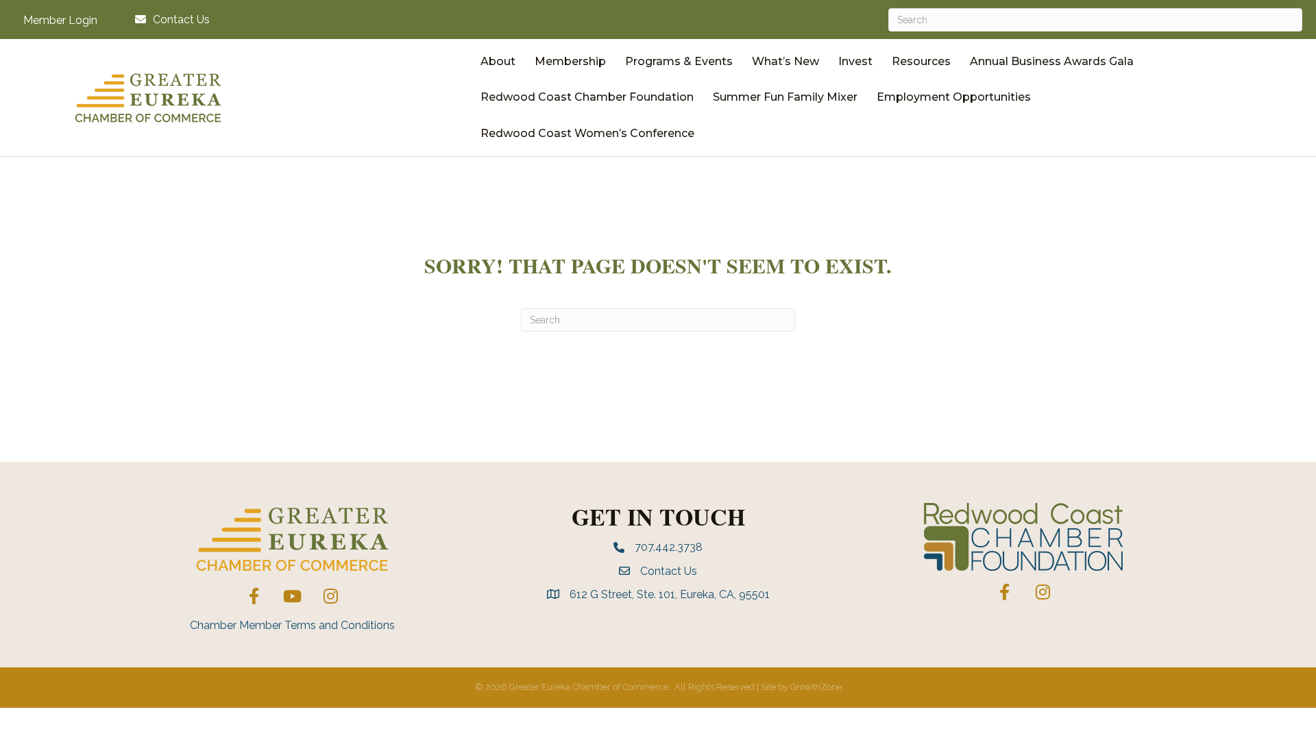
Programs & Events (679, 61)
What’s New (785, 61)
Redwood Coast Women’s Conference (587, 133)
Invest (855, 61)
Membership (570, 61)
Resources (921, 61)
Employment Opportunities (954, 96)
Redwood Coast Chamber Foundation (587, 96)
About (497, 61)
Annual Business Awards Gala (1052, 61)
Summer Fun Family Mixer (785, 96)
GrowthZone (816, 687)
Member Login (60, 20)
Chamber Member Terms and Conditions (292, 625)
